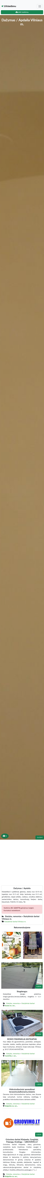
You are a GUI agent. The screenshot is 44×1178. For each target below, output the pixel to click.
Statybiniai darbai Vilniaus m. (15, 921)
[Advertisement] (22, 862)
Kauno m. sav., (10, 1005)
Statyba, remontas (13, 1003)
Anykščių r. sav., (11, 1056)
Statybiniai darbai (28, 1003)
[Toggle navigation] (40, 6)
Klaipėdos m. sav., (11, 1106)
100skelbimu (9, 6)
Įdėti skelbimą (23, 12)
